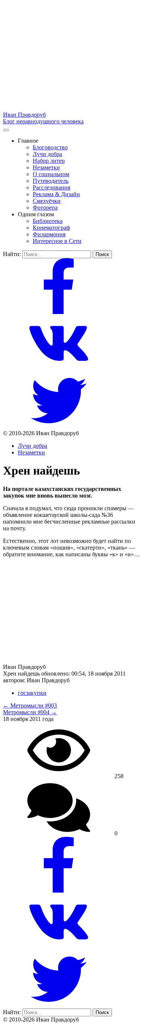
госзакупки (32, 693)
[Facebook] (59, 312)
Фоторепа (45, 207)
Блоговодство (50, 147)
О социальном (51, 174)
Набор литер (49, 161)
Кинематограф (51, 227)
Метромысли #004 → (30, 712)
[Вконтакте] (59, 369)
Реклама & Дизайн (56, 194)
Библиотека (47, 221)
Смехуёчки (47, 201)
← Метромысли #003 (30, 705)
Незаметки (46, 167)
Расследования (51, 187)
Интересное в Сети (57, 241)
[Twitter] (59, 426)
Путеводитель (50, 181)
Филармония (49, 234)
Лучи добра (47, 154)
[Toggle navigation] (6, 130)
